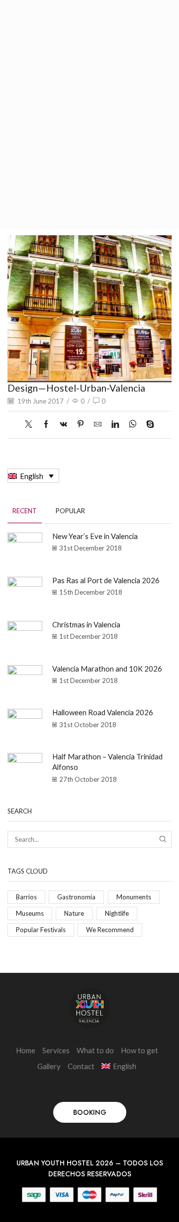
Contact (81, 1066)
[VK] (63, 424)
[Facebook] (46, 424)
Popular (70, 511)
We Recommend (110, 930)
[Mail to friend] (97, 424)
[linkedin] (115, 424)
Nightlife (117, 913)
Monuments (133, 897)
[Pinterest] (80, 424)
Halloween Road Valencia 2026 (102, 712)
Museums (30, 913)
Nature (74, 913)
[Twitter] (31, 424)
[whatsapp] (132, 424)
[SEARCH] (163, 839)
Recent (24, 511)
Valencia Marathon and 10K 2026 (107, 668)
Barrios (26, 897)
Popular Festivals (41, 930)
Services (56, 1050)
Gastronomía (76, 897)
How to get (139, 1050)
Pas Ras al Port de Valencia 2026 (106, 580)
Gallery (49, 1066)
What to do (95, 1050)
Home (25, 1050)
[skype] (147, 424)
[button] (89, 1112)
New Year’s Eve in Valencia (95, 536)
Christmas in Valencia (86, 624)
